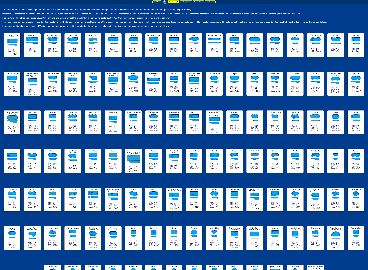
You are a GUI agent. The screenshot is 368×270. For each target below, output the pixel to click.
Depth (9, 51)
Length (10, 50)
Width (9, 49)
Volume (10, 54)
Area (9, 52)
